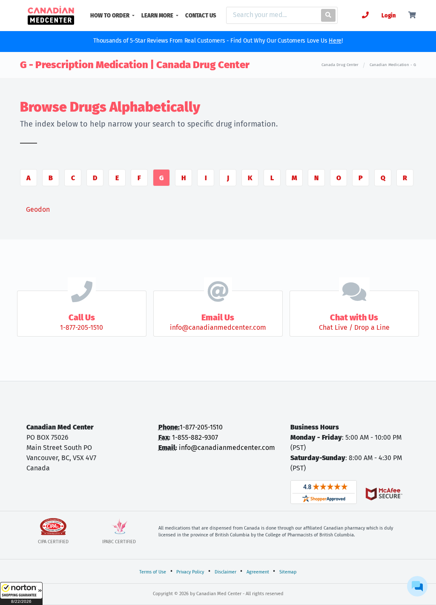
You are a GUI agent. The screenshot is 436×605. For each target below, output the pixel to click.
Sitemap (288, 572)
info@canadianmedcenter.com (227, 448)
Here (335, 40)
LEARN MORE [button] (158, 15)
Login (389, 15)
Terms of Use (152, 572)
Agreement (258, 572)
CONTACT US (200, 15)
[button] (21, 593)
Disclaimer (225, 572)
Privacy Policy (190, 572)
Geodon (38, 209)
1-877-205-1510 (201, 427)
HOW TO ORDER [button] (110, 15)
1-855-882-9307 (195, 437)
